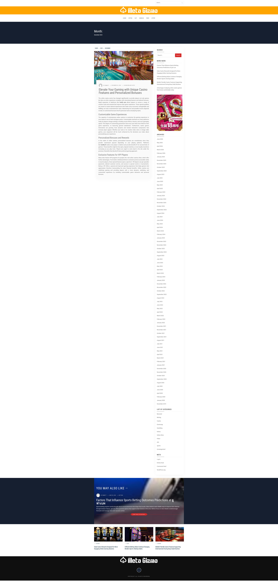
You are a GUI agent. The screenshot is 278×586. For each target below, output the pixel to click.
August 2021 (160, 340)
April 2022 (160, 312)
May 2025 (160, 185)
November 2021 (161, 329)
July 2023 (159, 259)
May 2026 (160, 142)
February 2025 (161, 192)
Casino (124, 18)
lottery (153, 18)
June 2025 (160, 181)
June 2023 (160, 262)
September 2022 (162, 294)
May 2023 (160, 266)
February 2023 (161, 277)
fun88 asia (123, 102)
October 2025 (161, 167)
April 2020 (160, 393)
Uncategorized (161, 449)
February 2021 (161, 361)
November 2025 (161, 164)
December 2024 (161, 199)
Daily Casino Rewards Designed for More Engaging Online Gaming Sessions (168, 72)
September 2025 (162, 171)
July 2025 (159, 178)
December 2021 (161, 326)
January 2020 (161, 400)
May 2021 (160, 351)
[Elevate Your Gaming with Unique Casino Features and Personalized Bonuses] (123, 67)
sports (159, 445)
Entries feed (160, 463)
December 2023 (161, 241)
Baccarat (159, 414)
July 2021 (159, 344)
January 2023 (161, 280)
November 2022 (161, 287)
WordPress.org (161, 470)
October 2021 (161, 333)
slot (136, 18)
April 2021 (160, 354)
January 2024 (161, 238)
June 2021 (160, 347)
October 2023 (161, 248)
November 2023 (161, 245)
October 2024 (161, 206)
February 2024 (161, 234)
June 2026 (160, 139)
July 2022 (159, 301)
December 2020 (161, 368)
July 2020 (159, 386)
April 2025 (160, 188)
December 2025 (161, 160)
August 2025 (160, 174)
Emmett (107, 85)
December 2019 (161, 404)
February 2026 (161, 153)
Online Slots (131, 85)
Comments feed (161, 466)
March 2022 (160, 315)
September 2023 (162, 252)
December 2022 (161, 284)
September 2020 (162, 379)
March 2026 (160, 149)
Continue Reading (139, 514)
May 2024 (160, 224)
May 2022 (160, 308)
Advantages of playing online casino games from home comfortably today (169, 89)
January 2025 (161, 195)
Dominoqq (160, 424)
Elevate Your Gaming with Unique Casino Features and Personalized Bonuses (123, 91)
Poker (147, 18)
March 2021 (160, 358)
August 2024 (160, 213)
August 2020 (160, 382)
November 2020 (161, 372)
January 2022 (161, 322)
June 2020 (160, 389)
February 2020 (161, 397)
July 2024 (159, 216)
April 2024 (160, 227)
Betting (130, 18)
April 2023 (160, 269)
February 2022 (161, 319)
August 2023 (160, 255)
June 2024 (160, 220)
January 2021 (161, 365)
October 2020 (161, 375)
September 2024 (162, 209)
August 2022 (160, 298)
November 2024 (161, 202)
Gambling (141, 18)
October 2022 (161, 291)
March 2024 (160, 231)
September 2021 (162, 337)
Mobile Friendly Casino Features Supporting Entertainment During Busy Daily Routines (169, 83)
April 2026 (160, 146)
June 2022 (160, 305)
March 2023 (160, 273)
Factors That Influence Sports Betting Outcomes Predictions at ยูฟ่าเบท (167, 66)
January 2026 (161, 156)
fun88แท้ (103, 145)
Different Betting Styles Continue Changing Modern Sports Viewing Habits (169, 77)
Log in (158, 459)
